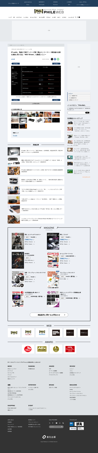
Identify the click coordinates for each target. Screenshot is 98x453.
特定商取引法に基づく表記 (34, 424)
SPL (69, 4)
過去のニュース (11, 378)
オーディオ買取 (83, 4)
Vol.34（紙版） (63, 279)
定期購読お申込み (29, 239)
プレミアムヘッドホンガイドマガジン (78, 395)
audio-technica (28, 2)
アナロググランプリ (53, 374)
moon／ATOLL (83, 2)
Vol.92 (68, 237)
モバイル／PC (11, 372)
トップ (10, 17)
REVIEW (72, 366)
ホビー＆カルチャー (12, 376)
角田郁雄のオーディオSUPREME (15, 395)
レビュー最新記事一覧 (73, 95)
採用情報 (10, 431)
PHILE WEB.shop (29, 260)
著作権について (31, 420)
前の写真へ (16, 63)
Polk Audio (41, 4)
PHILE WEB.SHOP (12, 408)
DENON (55, 2)
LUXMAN (69, 2)
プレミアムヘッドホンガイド (76, 393)
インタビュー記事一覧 (33, 387)
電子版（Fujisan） (29, 244)
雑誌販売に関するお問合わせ (49, 315)
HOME (11, 45)
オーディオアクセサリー (75, 387)
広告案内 (10, 422)
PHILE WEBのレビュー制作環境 (15, 426)
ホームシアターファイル (75, 391)
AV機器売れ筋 (31, 368)
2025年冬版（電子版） (37, 296)
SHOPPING (11, 406)
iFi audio (15, 135)
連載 (9, 385)
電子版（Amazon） (29, 241)
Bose (28, 4)
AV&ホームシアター (12, 368)
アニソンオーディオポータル (14, 397)
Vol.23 (32, 277)
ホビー (58, 17)
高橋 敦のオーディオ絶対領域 (14, 391)
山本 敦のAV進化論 (12, 393)
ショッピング (71, 17)
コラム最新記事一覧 (72, 97)
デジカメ (48, 17)
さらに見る (72, 374)
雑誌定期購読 (73, 397)
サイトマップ (11, 424)
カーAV (54, 17)
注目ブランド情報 (53, 387)
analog (71, 389)
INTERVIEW (32, 385)
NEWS (10, 366)
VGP (50, 368)
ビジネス (64, 17)
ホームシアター (33, 17)
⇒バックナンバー (86, 177)
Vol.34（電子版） (71, 276)
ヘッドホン (25, 17)
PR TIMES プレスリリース (34, 426)
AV (14, 17)
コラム (71, 370)
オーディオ (19, 17)
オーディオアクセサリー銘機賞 (56, 372)
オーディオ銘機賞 (53, 370)
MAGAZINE (49, 227)
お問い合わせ (11, 420)
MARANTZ (41, 2)
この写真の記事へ (36, 103)
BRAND (51, 385)
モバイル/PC (42, 17)
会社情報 (10, 429)
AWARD (51, 366)
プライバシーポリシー (33, 422)
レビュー (14, 45)
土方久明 (13, 59)
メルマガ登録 (73, 399)
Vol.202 (33, 237)
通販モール (10, 410)
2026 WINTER (70, 256)
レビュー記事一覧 (20, 45)
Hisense (55, 4)
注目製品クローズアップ (73, 99)
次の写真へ (56, 63)
